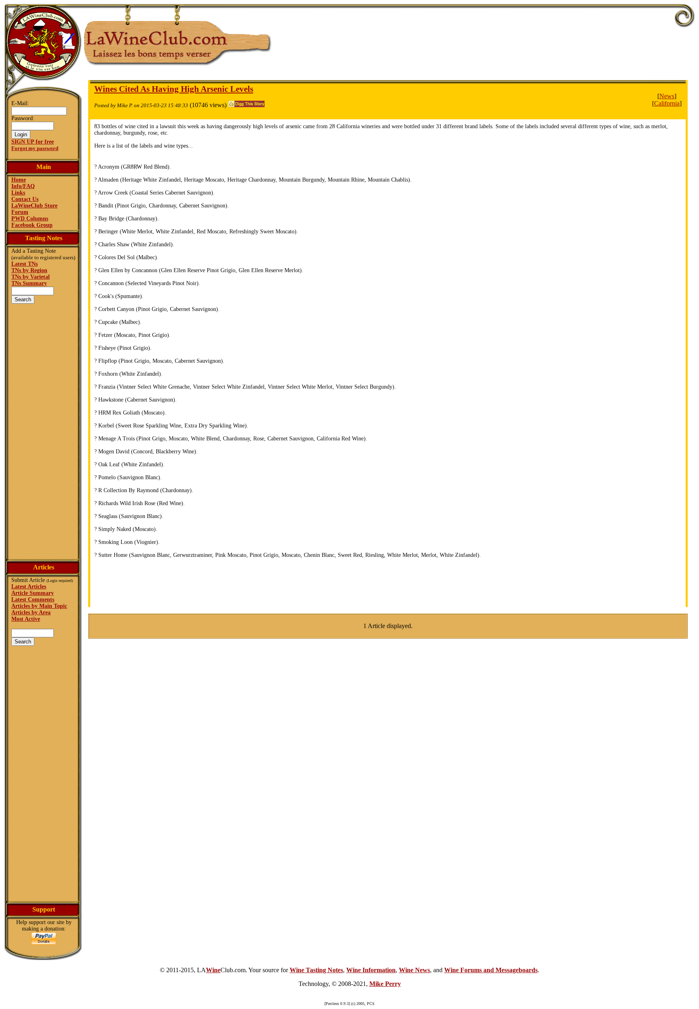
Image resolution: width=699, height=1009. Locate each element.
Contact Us (24, 199)
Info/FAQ (23, 186)
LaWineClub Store (34, 206)
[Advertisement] (43, 430)
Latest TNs (24, 264)
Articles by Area (31, 612)
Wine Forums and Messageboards (491, 970)
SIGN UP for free (32, 142)
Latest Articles (28, 587)
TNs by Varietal (30, 277)
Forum (19, 212)
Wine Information (371, 970)
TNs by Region (29, 270)
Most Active (25, 619)
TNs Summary (29, 283)
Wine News (414, 970)
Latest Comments (32, 600)
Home (18, 180)
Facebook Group (32, 225)
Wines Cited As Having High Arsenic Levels (173, 89)
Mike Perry (385, 983)
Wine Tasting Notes (316, 970)
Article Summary (32, 593)
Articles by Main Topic (39, 606)
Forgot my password (34, 148)
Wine (213, 970)
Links (18, 193)
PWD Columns (29, 219)
